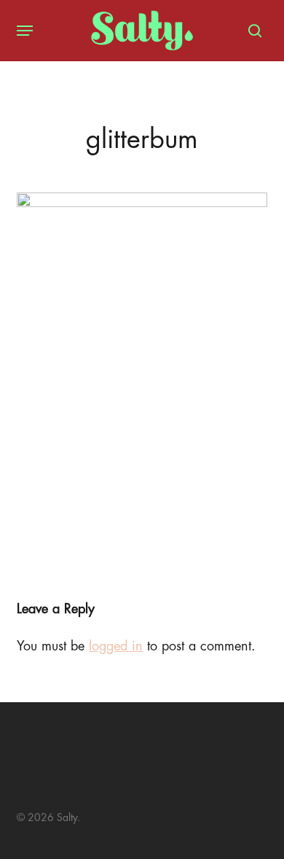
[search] (251, 31)
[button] (25, 30)
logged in (116, 646)
